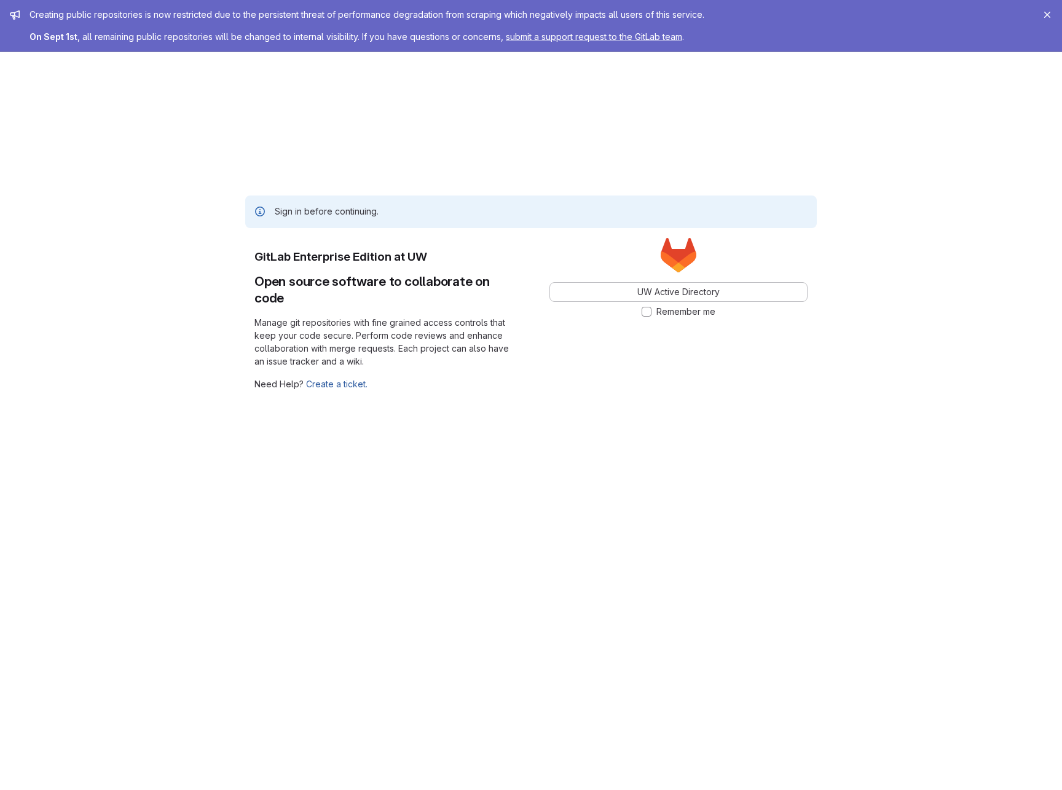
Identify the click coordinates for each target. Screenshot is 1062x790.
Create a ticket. (337, 384)
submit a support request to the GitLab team (594, 36)
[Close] (1047, 14)
